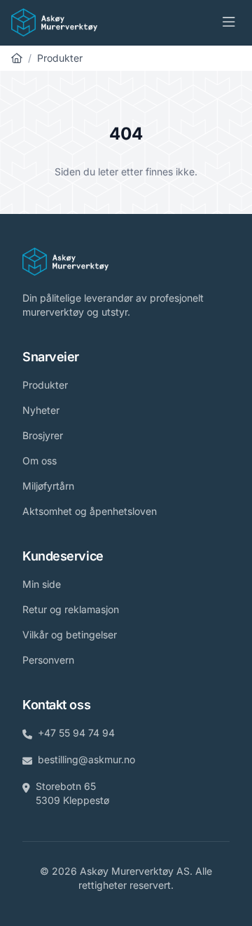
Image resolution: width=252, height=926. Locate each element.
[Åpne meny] (229, 22)
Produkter (60, 58)
